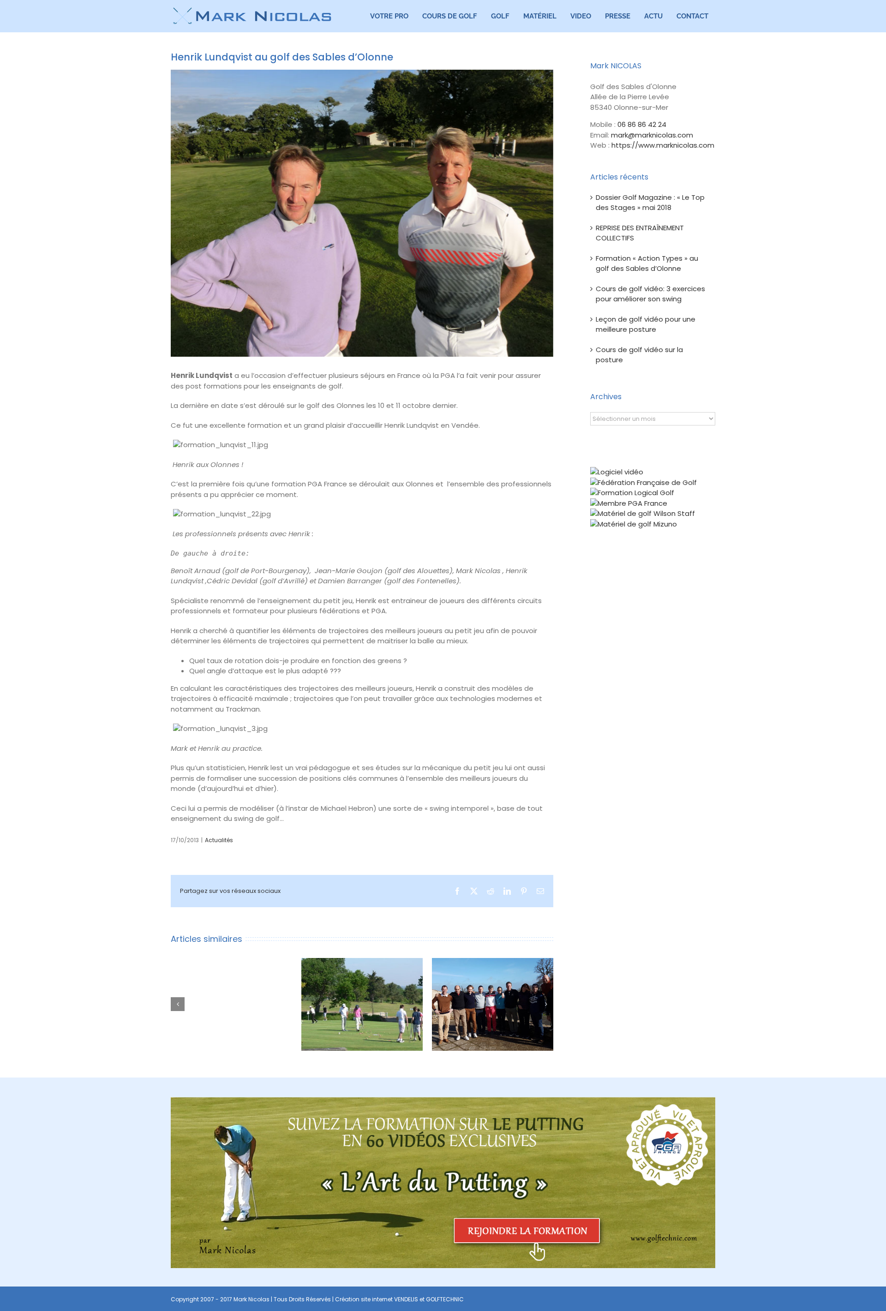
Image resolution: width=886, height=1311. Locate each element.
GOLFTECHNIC (445, 1299)
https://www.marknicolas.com (662, 145)
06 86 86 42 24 (641, 124)
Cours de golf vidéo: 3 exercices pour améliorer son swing (650, 294)
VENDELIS (406, 1299)
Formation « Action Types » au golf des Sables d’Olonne (647, 263)
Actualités (219, 840)
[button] (178, 1004)
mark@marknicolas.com (652, 135)
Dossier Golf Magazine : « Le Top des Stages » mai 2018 (650, 202)
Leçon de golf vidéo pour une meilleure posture (645, 324)
